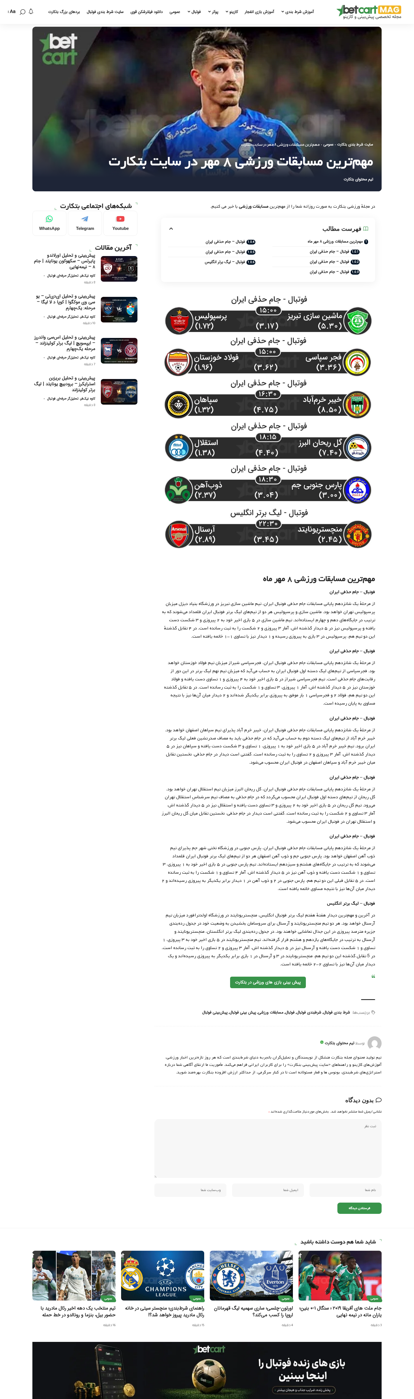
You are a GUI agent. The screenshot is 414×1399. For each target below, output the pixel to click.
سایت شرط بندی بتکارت (355, 144)
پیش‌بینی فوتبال (215, 1012)
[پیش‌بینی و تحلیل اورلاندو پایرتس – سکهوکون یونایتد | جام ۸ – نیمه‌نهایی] (119, 269)
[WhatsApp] (49, 223)
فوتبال (290, 1012)
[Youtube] (120, 223)
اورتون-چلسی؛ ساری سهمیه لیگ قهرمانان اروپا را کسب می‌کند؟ (253, 1311)
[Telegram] (85, 223)
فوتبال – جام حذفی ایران (329, 251)
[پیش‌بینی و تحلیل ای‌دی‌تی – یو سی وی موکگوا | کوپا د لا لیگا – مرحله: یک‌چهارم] (119, 309)
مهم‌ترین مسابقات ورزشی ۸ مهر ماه (335, 241)
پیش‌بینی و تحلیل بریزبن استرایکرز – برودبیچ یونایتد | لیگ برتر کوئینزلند (64, 384)
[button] (22, 12)
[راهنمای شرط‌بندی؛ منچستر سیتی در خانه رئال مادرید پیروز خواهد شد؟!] (162, 1276)
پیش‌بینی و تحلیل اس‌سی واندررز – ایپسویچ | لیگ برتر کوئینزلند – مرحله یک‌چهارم (64, 343)
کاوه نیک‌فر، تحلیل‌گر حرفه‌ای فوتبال (71, 275)
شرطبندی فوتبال (309, 1012)
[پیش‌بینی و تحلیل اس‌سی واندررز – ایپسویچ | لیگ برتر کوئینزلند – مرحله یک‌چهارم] (119, 351)
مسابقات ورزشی (270, 1012)
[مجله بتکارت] (370, 12)
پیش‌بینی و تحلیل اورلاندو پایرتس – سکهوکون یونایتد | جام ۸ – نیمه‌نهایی (64, 261)
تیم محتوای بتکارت (358, 179)
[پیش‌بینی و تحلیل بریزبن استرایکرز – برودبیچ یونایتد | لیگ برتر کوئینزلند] (119, 392)
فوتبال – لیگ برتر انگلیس (225, 262)
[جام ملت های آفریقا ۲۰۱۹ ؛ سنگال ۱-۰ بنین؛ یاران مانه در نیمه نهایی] (340, 1276)
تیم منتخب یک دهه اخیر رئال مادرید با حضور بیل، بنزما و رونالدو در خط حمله (78, 1311)
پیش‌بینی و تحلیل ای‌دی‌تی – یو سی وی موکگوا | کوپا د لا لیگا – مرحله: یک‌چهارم (65, 302)
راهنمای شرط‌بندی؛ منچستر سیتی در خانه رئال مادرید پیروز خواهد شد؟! (164, 1311)
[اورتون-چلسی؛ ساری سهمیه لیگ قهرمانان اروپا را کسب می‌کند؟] (251, 1276)
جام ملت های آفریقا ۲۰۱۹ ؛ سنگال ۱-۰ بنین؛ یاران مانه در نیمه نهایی (340, 1311)
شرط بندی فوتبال (336, 1012)
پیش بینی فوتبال (243, 1012)
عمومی (328, 144)
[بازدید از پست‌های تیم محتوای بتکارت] (375, 1043)
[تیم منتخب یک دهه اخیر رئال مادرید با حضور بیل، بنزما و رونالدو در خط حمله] (73, 1276)
